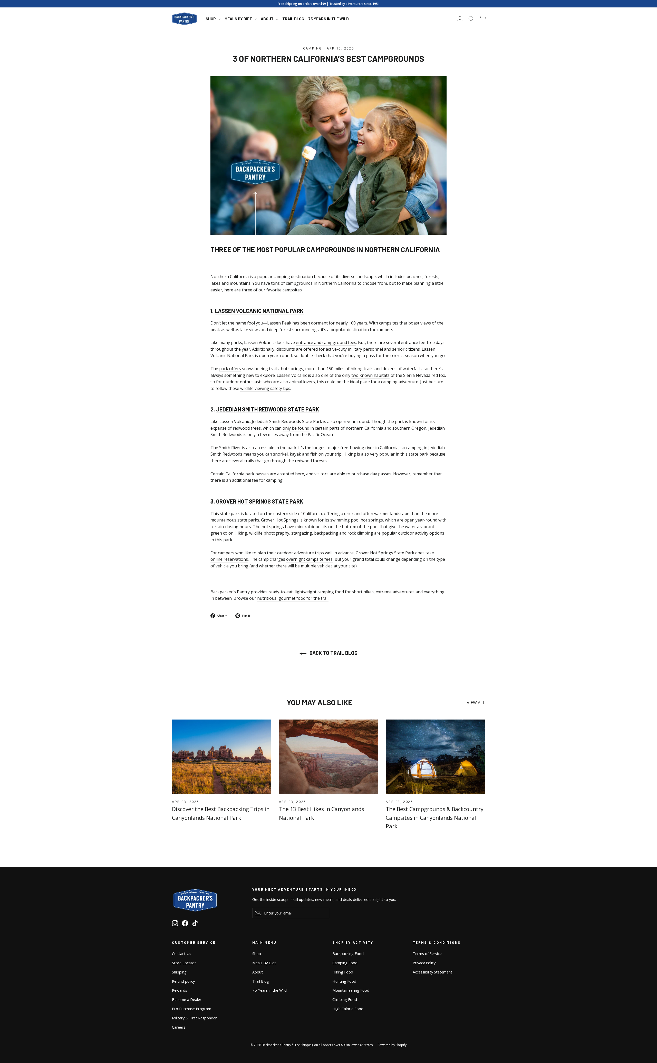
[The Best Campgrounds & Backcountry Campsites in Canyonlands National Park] (435, 757)
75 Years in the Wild (328, 18)
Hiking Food (342, 972)
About (267, 18)
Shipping (179, 972)
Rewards (179, 990)
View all (476, 702)
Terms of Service (427, 953)
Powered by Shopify (392, 1045)
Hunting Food (344, 981)
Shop (211, 18)
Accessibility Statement (432, 972)
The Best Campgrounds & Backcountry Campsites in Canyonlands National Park (435, 817)
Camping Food (345, 962)
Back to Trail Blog (333, 653)
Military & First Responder (194, 1017)
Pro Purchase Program (191, 1008)
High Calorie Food (347, 1008)
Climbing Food (344, 999)
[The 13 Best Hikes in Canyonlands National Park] (328, 757)
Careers (178, 1027)
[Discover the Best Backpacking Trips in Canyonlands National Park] (221, 757)
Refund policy (183, 981)
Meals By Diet (239, 18)
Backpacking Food (348, 953)
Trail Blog (293, 18)
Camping (312, 48)
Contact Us (181, 953)
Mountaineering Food (350, 990)
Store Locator (184, 962)
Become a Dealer (186, 999)
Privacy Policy (424, 962)
